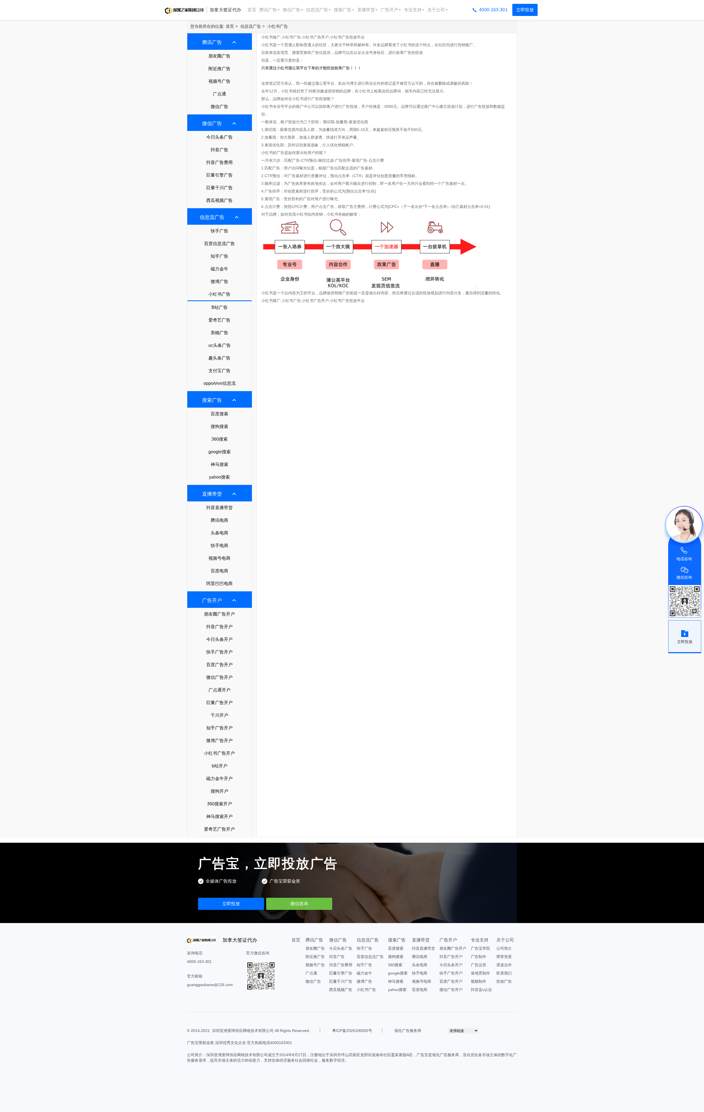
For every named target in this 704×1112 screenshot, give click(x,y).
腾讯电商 (219, 520)
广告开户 (389, 9)
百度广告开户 (219, 664)
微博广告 (219, 281)
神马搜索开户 (219, 816)
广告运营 (478, 965)
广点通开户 (219, 690)
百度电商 (219, 571)
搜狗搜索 (219, 426)
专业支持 (413, 9)
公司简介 (504, 948)
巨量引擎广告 (219, 175)
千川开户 (219, 715)
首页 (252, 9)
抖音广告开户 (219, 626)
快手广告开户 (219, 652)
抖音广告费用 (219, 162)
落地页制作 (480, 973)
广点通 (219, 94)
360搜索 (219, 439)
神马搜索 (219, 464)
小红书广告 (277, 26)
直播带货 (366, 9)
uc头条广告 (219, 345)
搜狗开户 (219, 791)
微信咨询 (299, 903)
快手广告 (219, 231)
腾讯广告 (268, 9)
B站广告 (219, 307)
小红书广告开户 (219, 753)
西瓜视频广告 (219, 200)
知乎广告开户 (219, 728)
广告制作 (478, 956)
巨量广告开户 (219, 702)
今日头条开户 (219, 639)
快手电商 (219, 545)
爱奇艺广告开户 (219, 829)
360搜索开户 (219, 803)
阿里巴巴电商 (219, 583)
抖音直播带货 (219, 507)
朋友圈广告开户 (219, 614)
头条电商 (219, 533)
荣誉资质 (504, 956)
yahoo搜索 (219, 477)
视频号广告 (219, 81)
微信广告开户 (219, 677)
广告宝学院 (480, 948)
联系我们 (504, 973)
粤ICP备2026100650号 (352, 1030)
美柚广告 (219, 332)
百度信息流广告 (219, 243)
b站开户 (219, 766)
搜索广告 (342, 9)
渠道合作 (504, 965)
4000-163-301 (493, 9)
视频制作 (478, 981)
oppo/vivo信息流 (220, 383)
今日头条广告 (219, 137)
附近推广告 (219, 68)
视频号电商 (219, 558)
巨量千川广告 (219, 187)
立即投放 (525, 9)
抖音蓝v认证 (481, 989)
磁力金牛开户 (219, 778)
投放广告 (504, 981)
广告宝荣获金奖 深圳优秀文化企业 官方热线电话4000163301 (239, 1042)
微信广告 (291, 9)
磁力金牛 (219, 269)
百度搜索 (219, 413)
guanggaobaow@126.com (210, 984)
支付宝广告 (219, 370)
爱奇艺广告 (219, 320)
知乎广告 (219, 256)
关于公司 (436, 9)
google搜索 (219, 451)
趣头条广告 (219, 358)
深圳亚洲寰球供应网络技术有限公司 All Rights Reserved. (261, 1030)
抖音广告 (219, 149)
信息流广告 (317, 9)
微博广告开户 (219, 740)
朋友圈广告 (219, 56)
